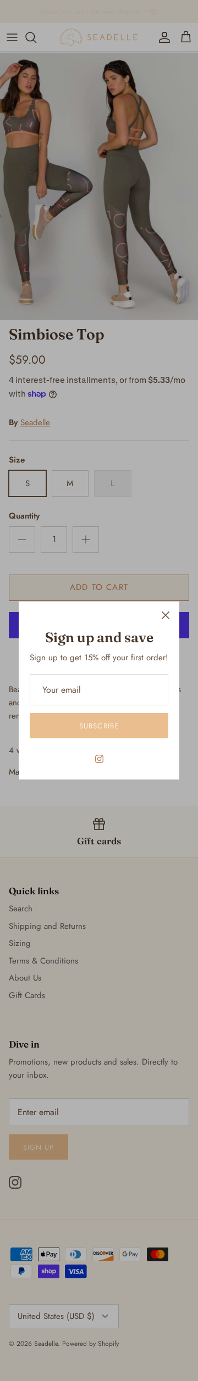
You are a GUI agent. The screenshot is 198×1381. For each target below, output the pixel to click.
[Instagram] (99, 759)
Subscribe (98, 726)
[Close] (165, 615)
